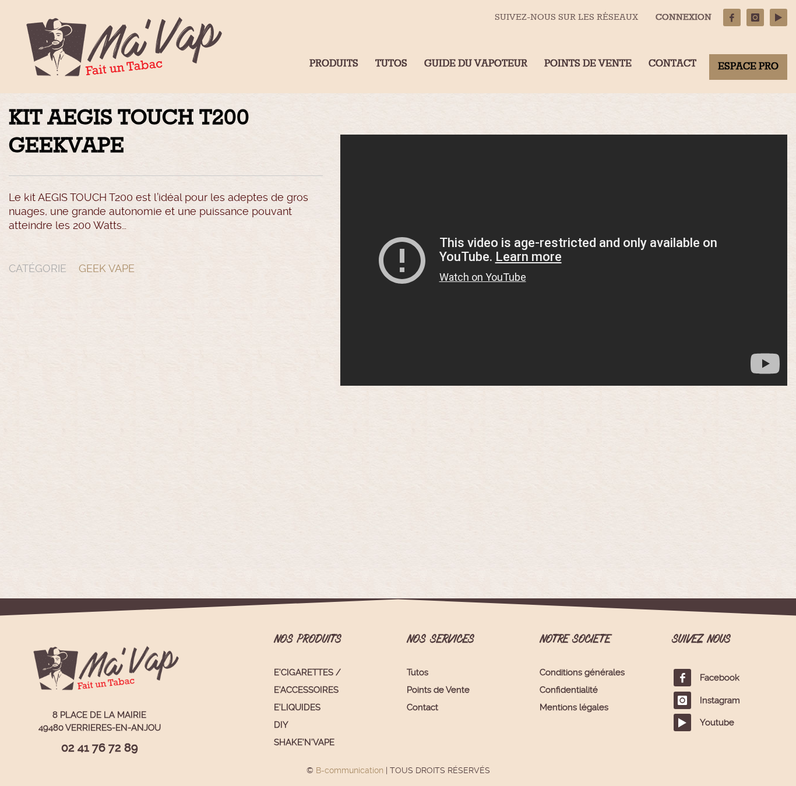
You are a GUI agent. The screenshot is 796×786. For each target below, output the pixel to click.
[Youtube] (778, 17)
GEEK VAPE (107, 268)
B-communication (349, 770)
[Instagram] (755, 17)
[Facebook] (732, 17)
